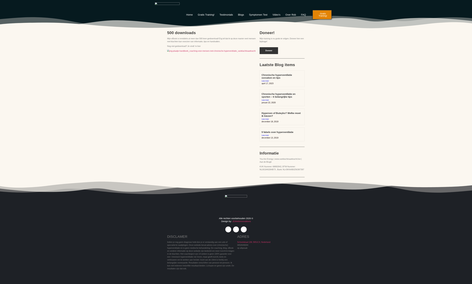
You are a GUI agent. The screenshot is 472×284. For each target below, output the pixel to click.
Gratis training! (206, 14)
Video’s (276, 14)
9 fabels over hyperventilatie (277, 132)
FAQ (303, 14)
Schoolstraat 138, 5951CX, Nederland (253, 242)
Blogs (241, 14)
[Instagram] (236, 229)
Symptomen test (258, 14)
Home (189, 14)
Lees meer (265, 81)
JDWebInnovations (241, 221)
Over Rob (290, 14)
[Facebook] (228, 229)
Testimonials (226, 14)
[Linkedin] (244, 229)
